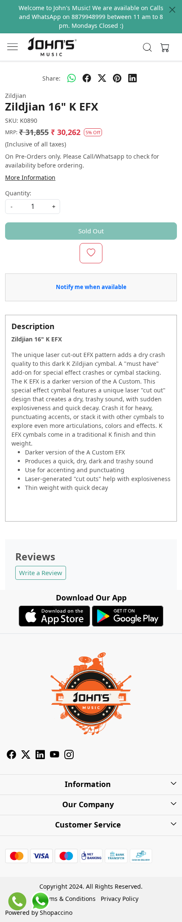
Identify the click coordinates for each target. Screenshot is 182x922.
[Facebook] (11, 755)
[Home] (52, 47)
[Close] (172, 9)
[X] (25, 755)
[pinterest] (117, 78)
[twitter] (102, 78)
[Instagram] (69, 755)
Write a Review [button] (40, 572)
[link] (147, 47)
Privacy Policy (119, 899)
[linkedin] (132, 78)
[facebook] (86, 78)
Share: (51, 78)
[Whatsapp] (71, 78)
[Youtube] (54, 755)
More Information (30, 177)
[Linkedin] (40, 755)
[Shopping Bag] (163, 47)
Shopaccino (56, 912)
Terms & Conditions (68, 899)
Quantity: (18, 193)
